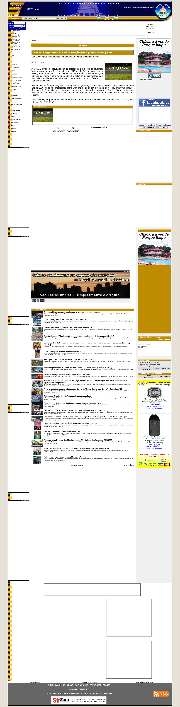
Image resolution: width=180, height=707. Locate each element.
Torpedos (13, 131)
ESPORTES (14, 74)
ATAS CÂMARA (15, 83)
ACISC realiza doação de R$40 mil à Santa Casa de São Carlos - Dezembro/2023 (76, 448)
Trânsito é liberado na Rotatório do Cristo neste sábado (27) (68, 328)
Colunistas (14, 113)
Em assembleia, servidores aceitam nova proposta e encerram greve (72, 312)
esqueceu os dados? (16, 27)
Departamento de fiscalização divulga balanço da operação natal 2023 (72, 403)
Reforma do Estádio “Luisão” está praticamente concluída (67, 396)
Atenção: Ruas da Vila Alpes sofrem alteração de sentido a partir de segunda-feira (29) (79, 336)
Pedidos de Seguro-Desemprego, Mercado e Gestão (65, 457)
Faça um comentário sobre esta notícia (58, 130)
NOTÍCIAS (14, 65)
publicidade (25, 147)
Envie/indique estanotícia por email (73, 130)
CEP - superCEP (15, 110)
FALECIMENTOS (16, 86)
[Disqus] (82, 167)
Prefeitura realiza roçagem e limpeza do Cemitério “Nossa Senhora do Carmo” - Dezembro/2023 (83, 389)
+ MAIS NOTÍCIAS (128, 465)
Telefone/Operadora (16, 104)
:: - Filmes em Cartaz (149, 337)
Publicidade (143, 230)
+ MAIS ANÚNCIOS (165, 376)
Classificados (14, 95)
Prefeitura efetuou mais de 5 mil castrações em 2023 (65, 351)
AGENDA (13, 89)
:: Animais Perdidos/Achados (150, 374)
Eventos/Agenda (144, 131)
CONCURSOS (15, 68)
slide (42, 301)
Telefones (13, 128)
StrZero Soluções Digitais (102, 693)
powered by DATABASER (79, 689)
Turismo (13, 59)
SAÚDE (13, 71)
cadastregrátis (150, 33)
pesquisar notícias (77, 465)
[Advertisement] (18, 187)
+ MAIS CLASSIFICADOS (163, 368)
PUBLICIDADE (67, 685)
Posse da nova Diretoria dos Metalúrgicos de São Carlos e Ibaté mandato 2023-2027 (78, 440)
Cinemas (143, 337)
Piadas (12, 125)
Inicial (12, 53)
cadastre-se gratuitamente (17, 29)
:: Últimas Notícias (38, 310)
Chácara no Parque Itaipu (147, 366)
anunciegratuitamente (146, 368)
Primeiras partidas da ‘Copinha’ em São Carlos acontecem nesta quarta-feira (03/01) (78, 368)
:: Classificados (144, 360)
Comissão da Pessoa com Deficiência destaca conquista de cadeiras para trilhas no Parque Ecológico (85, 417)
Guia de (150, 24)
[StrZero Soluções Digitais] (61, 702)
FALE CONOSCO (81, 685)
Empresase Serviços (150, 27)
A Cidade (13, 56)
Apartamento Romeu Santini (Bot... (149, 364)
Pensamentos (14, 122)
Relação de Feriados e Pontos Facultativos (154, 125)
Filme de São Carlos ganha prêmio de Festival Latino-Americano (70, 423)
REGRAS (106, 685)
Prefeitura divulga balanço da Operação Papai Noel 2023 (67, 375)
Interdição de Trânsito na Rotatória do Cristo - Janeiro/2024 (68, 360)
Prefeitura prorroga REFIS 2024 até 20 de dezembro (65, 319)
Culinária (13, 116)
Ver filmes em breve (163, 340)
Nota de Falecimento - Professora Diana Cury (62, 432)
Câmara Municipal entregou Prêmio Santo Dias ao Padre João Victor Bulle (74, 410)
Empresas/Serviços (16, 98)
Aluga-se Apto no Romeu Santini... (149, 362)
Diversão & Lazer (15, 119)
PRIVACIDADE (95, 685)
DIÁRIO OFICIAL (16, 80)
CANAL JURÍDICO (16, 77)
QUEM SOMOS (54, 685)
